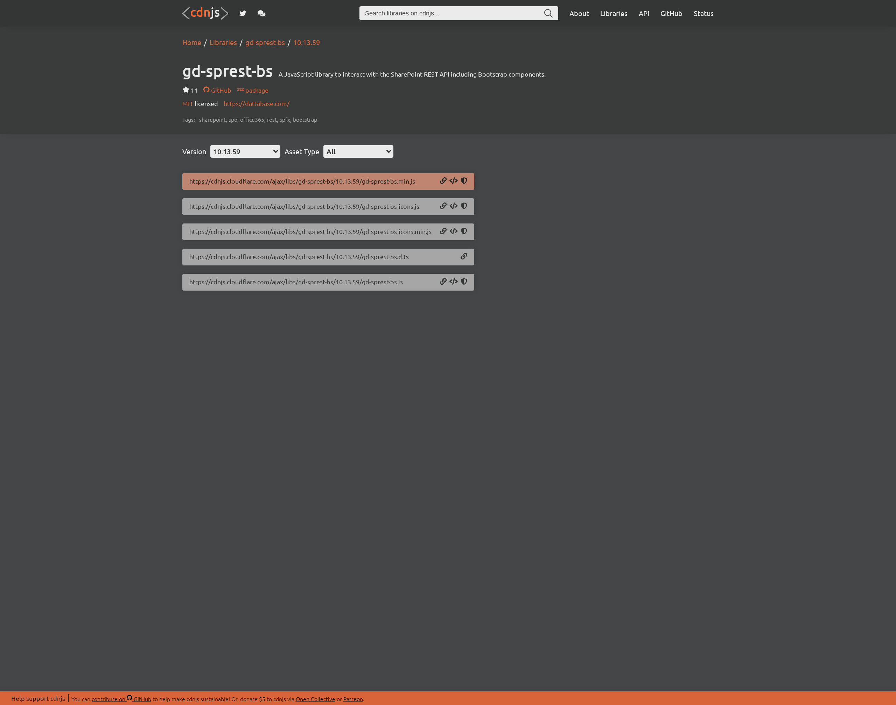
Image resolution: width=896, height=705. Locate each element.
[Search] (548, 13)
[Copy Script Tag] (453, 181)
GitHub (671, 13)
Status (704, 13)
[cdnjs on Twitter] (242, 13)
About (579, 13)
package (256, 90)
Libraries (614, 13)
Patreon (353, 699)
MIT (188, 103)
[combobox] (245, 151)
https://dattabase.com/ (256, 103)
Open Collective (315, 699)
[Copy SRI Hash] (464, 181)
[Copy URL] (443, 181)
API (644, 13)
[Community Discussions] (262, 13)
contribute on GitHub (121, 699)
